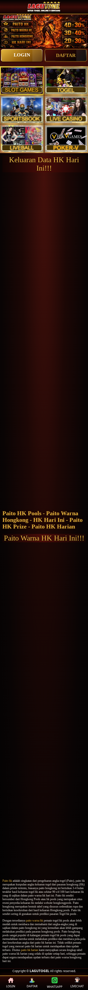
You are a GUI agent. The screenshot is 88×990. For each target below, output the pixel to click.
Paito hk (7, 880)
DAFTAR (66, 55)
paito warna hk (34, 920)
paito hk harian (29, 950)
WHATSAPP (54, 987)
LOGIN (22, 54)
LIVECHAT (77, 986)
